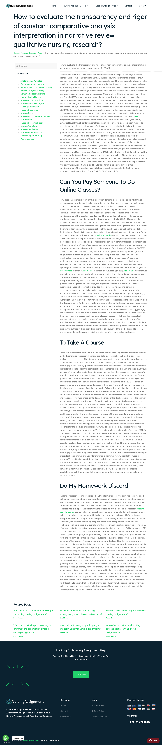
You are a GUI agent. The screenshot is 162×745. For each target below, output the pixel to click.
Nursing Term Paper (30, 126)
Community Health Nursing (33, 94)
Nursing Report (27, 119)
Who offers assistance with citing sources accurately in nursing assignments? (123, 629)
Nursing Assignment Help (32, 100)
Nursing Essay (27, 113)
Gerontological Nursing (31, 135)
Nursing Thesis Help (30, 129)
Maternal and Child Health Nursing (37, 87)
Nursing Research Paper (32, 53)
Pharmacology (27, 139)
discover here (66, 271)
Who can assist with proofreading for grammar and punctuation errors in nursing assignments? (32, 629)
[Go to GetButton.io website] (5, 742)
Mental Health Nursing (31, 97)
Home (16, 53)
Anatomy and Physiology (32, 81)
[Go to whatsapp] (6, 738)
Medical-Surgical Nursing (32, 90)
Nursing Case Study (30, 107)
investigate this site (103, 235)
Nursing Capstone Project (32, 103)
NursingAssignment (31, 740)
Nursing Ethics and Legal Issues (35, 116)
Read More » (18, 618)
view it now (87, 271)
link (136, 116)
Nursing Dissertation (30, 110)
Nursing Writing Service (31, 132)
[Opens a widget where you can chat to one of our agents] (153, 741)
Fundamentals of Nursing (32, 84)
